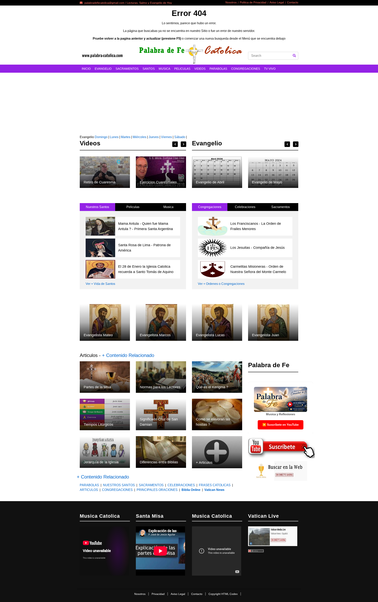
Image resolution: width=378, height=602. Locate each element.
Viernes (166, 137)
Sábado (179, 137)
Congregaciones (209, 207)
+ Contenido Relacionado (128, 355)
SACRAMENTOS (127, 68)
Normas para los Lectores (160, 387)
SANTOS (149, 68)
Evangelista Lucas (210, 335)
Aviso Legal (277, 2)
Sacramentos (280, 207)
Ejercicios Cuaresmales (158, 182)
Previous (175, 144)
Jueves (154, 137)
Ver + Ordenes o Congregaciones (221, 283)
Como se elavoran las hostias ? (213, 421)
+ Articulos (204, 463)
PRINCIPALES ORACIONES (157, 489)
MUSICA (164, 68)
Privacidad (158, 593)
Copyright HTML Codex (223, 593)
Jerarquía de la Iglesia (101, 462)
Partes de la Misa (97, 387)
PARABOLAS (218, 68)
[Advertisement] (189, 102)
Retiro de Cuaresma (99, 182)
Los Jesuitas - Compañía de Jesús (257, 248)
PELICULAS (182, 68)
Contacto (292, 2)
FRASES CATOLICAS (215, 485)
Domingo (100, 137)
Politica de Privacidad (253, 2)
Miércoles (139, 137)
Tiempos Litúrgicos (98, 424)
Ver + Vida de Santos (100, 283)
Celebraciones (245, 207)
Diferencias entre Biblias (159, 462)
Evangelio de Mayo (267, 182)
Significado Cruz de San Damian (159, 421)
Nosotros (231, 2)
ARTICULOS (89, 489)
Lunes (114, 137)
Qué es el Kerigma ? (212, 387)
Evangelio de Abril (210, 182)
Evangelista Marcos (155, 335)
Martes (125, 137)
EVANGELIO (103, 68)
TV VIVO (270, 68)
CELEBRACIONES (181, 485)
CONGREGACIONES (245, 68)
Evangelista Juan (265, 335)
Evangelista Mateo (98, 335)
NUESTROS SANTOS (119, 485)
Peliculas (132, 207)
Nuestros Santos (97, 207)
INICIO (86, 68)
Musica (168, 207)
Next (183, 144)
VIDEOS (200, 68)
